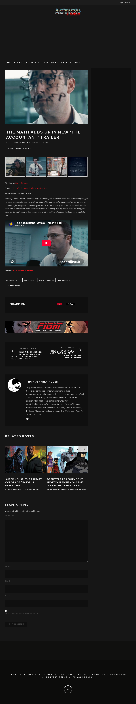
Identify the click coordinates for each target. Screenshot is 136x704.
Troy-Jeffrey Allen (17, 142)
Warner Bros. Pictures (22, 270)
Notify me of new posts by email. (22, 614)
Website (9, 596)
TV (25, 63)
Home (9, 63)
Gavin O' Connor (46, 280)
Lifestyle (65, 63)
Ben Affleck (29, 280)
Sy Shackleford (13, 489)
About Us (98, 674)
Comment (9, 516)
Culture (43, 63)
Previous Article (27, 349)
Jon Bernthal (64, 280)
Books (54, 63)
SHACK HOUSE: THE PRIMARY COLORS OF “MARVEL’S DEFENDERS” (23, 482)
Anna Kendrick (13, 280)
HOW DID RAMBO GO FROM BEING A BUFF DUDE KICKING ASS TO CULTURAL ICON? (26, 355)
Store (77, 63)
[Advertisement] (68, 37)
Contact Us (118, 674)
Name (8, 566)
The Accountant (14, 285)
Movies (18, 63)
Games (32, 63)
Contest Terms (56, 677)
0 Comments (27, 148)
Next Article (67, 347)
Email (8, 581)
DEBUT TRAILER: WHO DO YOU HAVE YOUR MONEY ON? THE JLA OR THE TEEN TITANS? (66, 482)
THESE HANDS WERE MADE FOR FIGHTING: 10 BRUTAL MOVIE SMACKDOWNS (65, 354)
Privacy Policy (83, 677)
